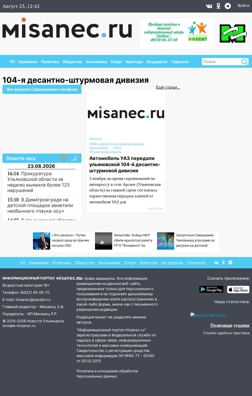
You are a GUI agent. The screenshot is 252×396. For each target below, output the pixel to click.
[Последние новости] (63, 158)
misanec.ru (26, 325)
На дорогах (157, 61)
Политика (50, 61)
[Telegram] (228, 7)
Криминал (27, 61)
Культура (134, 61)
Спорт (116, 61)
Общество (72, 61)
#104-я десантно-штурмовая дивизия (116, 144)
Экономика (96, 61)
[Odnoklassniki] (218, 7)
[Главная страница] (70, 25)
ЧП (12, 61)
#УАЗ (117, 148)
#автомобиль (98, 148)
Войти (244, 5)
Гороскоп (180, 61)
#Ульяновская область (105, 152)
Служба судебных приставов (226, 333)
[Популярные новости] (74, 158)
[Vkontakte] (209, 7)
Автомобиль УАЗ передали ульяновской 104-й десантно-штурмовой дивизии (124, 164)
